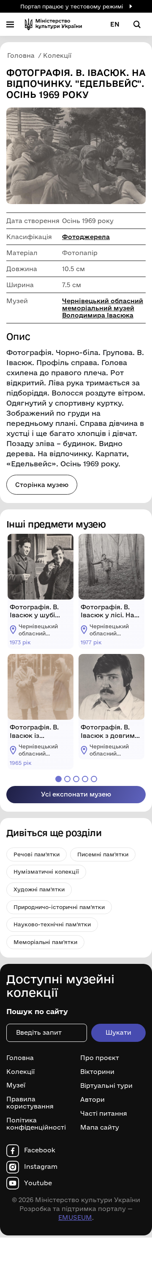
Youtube (38, 1183)
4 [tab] (85, 779)
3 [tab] (76, 779)
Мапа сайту (99, 1127)
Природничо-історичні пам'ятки (59, 907)
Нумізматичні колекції (46, 871)
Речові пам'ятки (37, 854)
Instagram (40, 1166)
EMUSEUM (75, 1217)
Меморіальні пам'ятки (45, 942)
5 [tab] (94, 779)
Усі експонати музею (76, 794)
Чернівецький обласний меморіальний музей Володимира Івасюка (102, 308)
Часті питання (103, 1113)
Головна (20, 1058)
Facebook (39, 1150)
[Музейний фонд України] (53, 24)
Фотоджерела (86, 236)
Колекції (20, 1071)
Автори (92, 1099)
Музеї (15, 1085)
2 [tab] (67, 779)
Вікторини (97, 1071)
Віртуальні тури (106, 1085)
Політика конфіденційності (36, 1124)
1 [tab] (58, 779)
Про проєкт (99, 1058)
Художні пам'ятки (39, 889)
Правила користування (30, 1103)
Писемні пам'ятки (102, 854)
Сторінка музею (41, 484)
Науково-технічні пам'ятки (52, 924)
